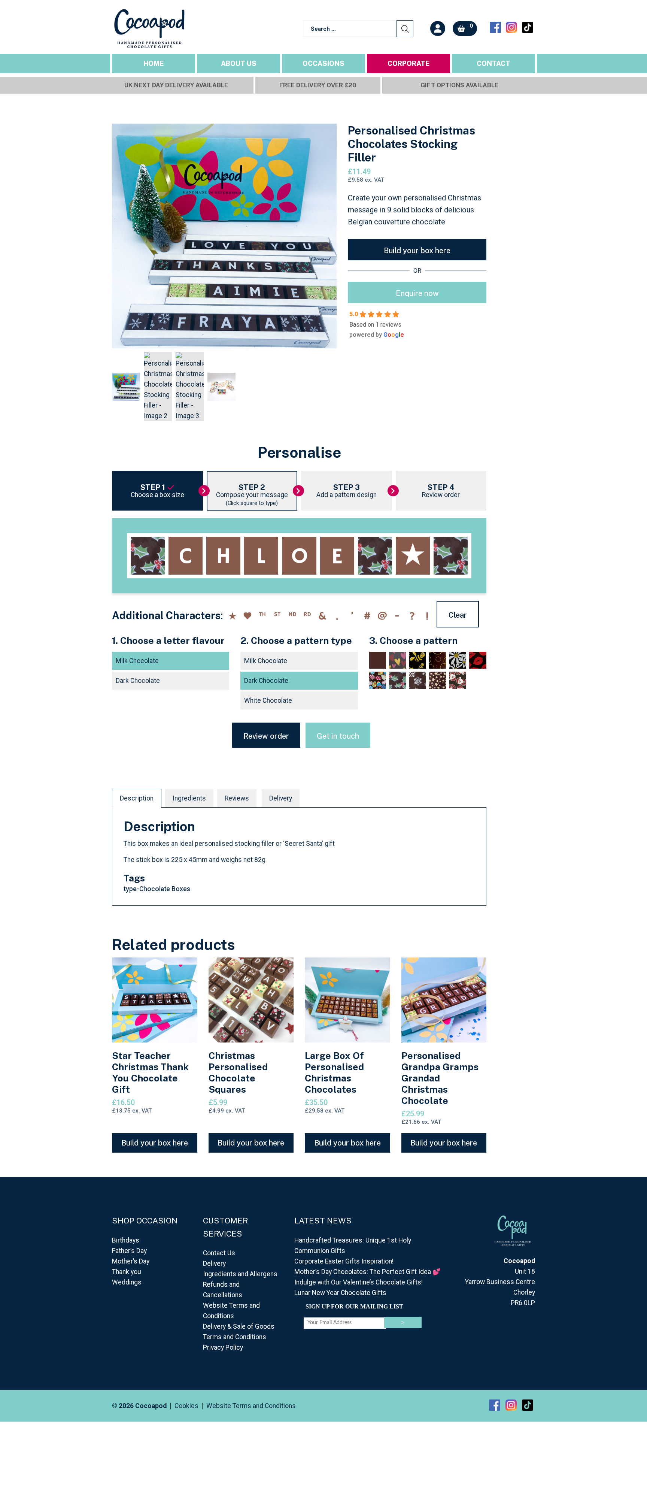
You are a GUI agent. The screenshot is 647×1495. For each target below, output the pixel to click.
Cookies (186, 1406)
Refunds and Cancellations (222, 1290)
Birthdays (125, 1240)
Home (153, 63)
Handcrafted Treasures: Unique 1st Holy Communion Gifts (352, 1246)
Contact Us (219, 1253)
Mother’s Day (130, 1261)
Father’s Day (129, 1251)
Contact (493, 63)
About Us (238, 63)
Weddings (127, 1282)
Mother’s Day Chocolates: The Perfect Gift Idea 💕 (367, 1271)
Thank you (126, 1271)
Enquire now (417, 293)
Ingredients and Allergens (240, 1274)
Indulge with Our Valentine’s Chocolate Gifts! (358, 1282)
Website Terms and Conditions (231, 1311)
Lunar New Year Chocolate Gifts (340, 1292)
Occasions (323, 63)
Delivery (280, 798)
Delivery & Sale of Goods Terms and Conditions (238, 1332)
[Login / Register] (437, 28)
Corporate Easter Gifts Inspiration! (344, 1261)
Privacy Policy (223, 1347)
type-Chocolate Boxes (157, 889)
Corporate (408, 63)
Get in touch (338, 736)
